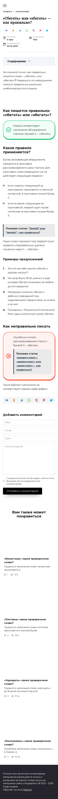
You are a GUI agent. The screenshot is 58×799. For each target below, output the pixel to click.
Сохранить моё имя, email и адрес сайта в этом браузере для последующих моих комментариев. (30, 481)
